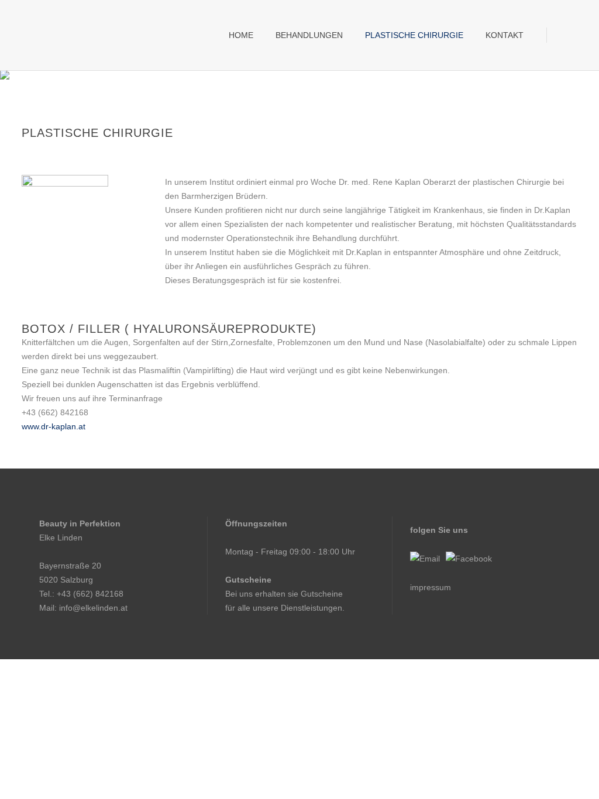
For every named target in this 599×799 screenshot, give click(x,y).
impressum (430, 587)
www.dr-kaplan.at (53, 426)
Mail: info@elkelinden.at (83, 607)
